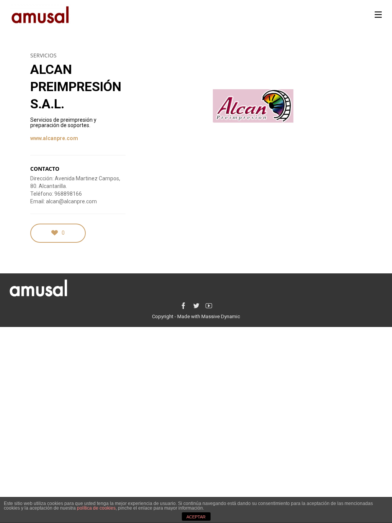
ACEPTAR (196, 517)
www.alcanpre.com (54, 138)
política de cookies (96, 508)
